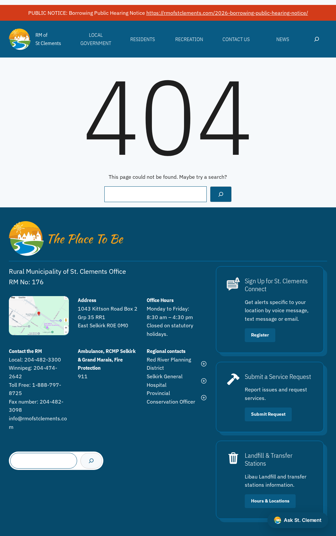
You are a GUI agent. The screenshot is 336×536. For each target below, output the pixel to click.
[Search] (221, 194)
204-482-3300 (42, 359)
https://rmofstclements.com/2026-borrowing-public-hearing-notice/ (227, 13)
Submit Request (268, 414)
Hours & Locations (270, 501)
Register (260, 335)
